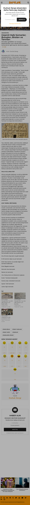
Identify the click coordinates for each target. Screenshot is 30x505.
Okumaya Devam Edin (15, 23)
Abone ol (22, 19)
